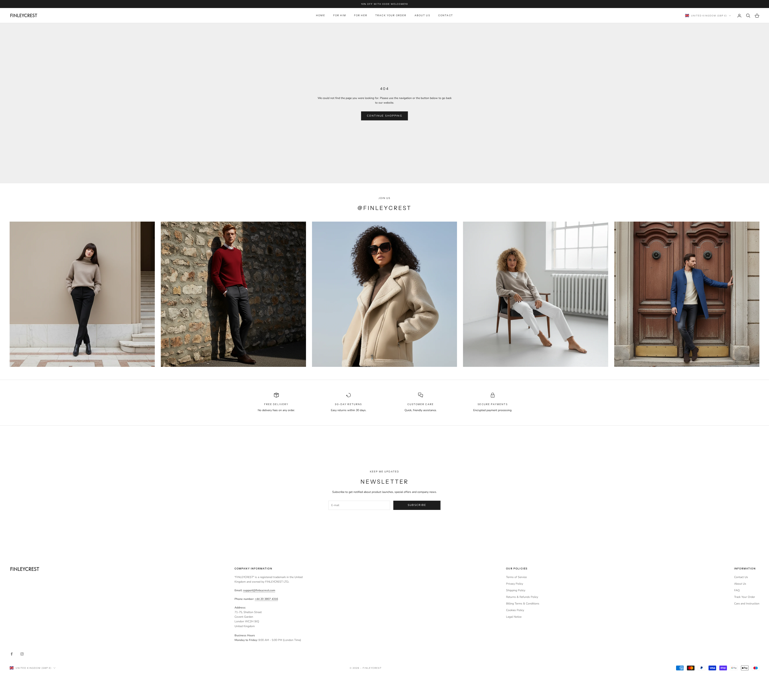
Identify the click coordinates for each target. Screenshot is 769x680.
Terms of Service (516, 577)
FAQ (737, 590)
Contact (445, 15)
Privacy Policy (514, 584)
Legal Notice (513, 617)
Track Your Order (391, 15)
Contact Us (741, 577)
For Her (360, 15)
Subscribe (417, 505)
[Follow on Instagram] (22, 654)
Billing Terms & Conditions (522, 603)
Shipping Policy (515, 590)
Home (320, 15)
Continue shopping (384, 116)
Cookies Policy (515, 610)
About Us (422, 15)
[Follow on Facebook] (12, 654)
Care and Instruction (746, 603)
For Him (339, 15)
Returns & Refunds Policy (522, 597)
